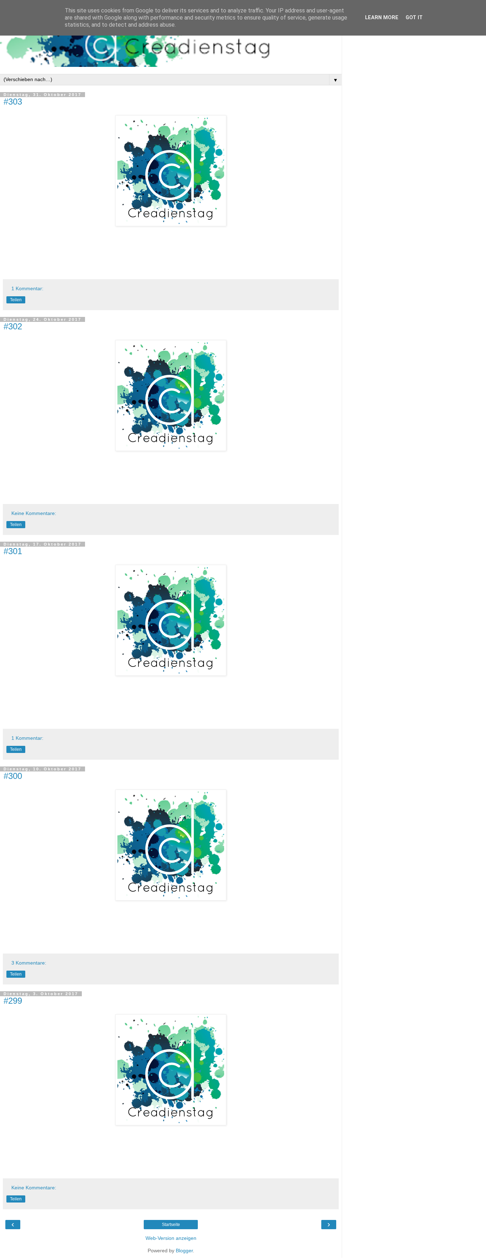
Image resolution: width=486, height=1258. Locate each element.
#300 (13, 776)
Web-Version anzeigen (171, 1238)
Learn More (381, 18)
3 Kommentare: (28, 963)
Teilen (16, 299)
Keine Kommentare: (33, 513)
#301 (13, 551)
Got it (414, 18)
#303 (13, 101)
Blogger (184, 1250)
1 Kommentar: (27, 288)
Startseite (171, 1224)
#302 (13, 326)
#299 (13, 1000)
